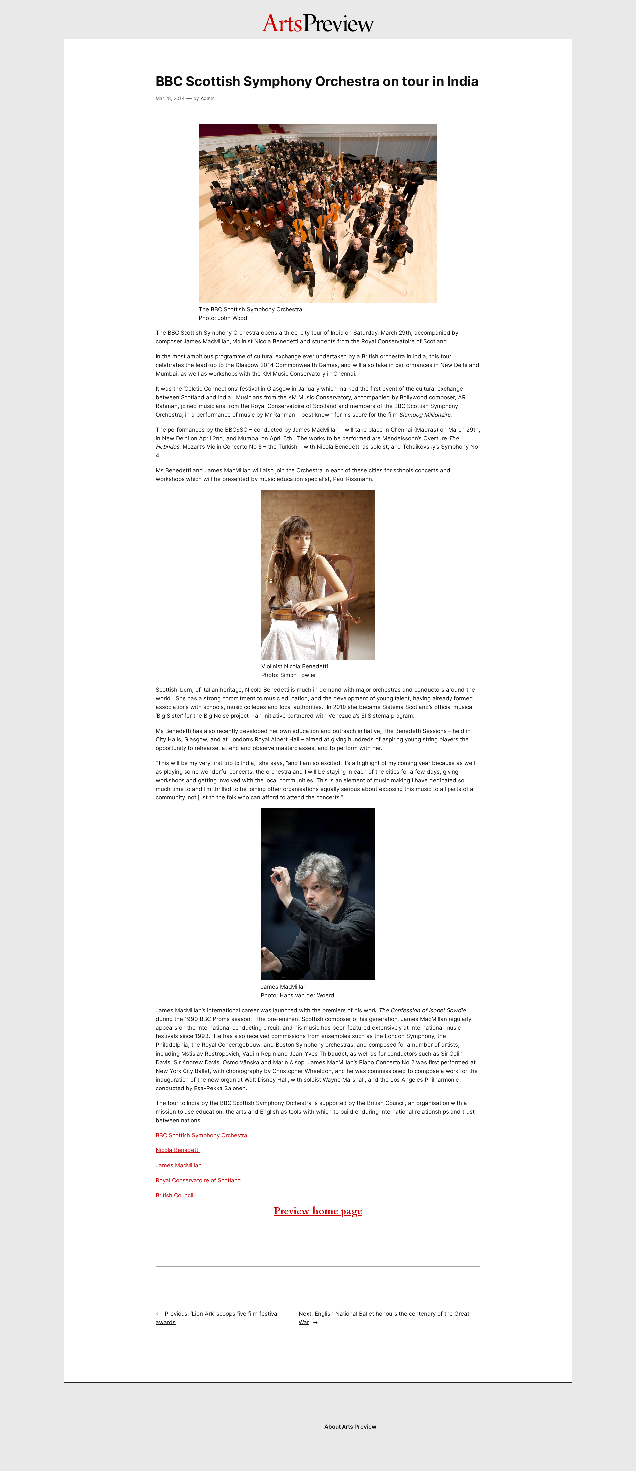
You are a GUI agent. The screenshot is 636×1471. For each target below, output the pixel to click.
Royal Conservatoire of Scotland (198, 1180)
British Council (174, 1195)
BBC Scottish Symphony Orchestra (201, 1135)
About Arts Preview (350, 1426)
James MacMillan (179, 1165)
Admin (207, 98)
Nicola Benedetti (178, 1150)
